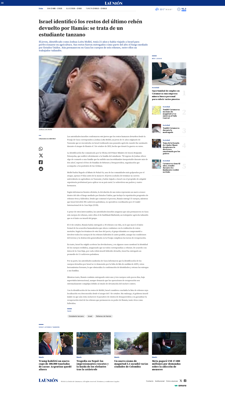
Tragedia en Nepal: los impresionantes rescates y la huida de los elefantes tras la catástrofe (93, 365)
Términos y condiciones (105, 381)
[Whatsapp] (51, 149)
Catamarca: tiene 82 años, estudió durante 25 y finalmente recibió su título (171, 168)
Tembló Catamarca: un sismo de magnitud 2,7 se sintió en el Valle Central (171, 114)
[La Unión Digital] (113, 3)
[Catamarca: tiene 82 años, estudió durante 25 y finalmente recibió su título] (156, 164)
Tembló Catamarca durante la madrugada (171, 130)
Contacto (149, 381)
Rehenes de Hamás (103, 316)
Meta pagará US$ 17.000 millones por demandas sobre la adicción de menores (166, 365)
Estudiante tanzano (76, 316)
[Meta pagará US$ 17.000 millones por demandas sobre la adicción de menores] (169, 343)
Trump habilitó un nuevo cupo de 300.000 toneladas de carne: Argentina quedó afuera (55, 365)
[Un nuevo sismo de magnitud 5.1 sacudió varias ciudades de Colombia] (131, 343)
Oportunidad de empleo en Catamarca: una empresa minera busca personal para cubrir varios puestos (166, 95)
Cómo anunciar (172, 381)
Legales (116, 381)
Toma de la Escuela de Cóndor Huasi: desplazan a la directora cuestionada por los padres (171, 148)
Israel (90, 316)
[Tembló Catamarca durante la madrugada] (156, 128)
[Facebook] (51, 162)
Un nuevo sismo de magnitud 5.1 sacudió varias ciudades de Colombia (131, 364)
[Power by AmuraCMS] (180, 385)
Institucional (159, 381)
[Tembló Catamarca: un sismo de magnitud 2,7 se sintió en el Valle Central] (156, 110)
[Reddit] (51, 169)
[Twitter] (51, 155)
